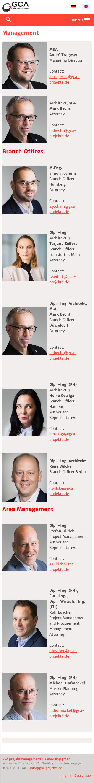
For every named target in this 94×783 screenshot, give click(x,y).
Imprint (66, 776)
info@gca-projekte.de (46, 768)
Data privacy (83, 776)
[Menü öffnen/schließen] (87, 19)
